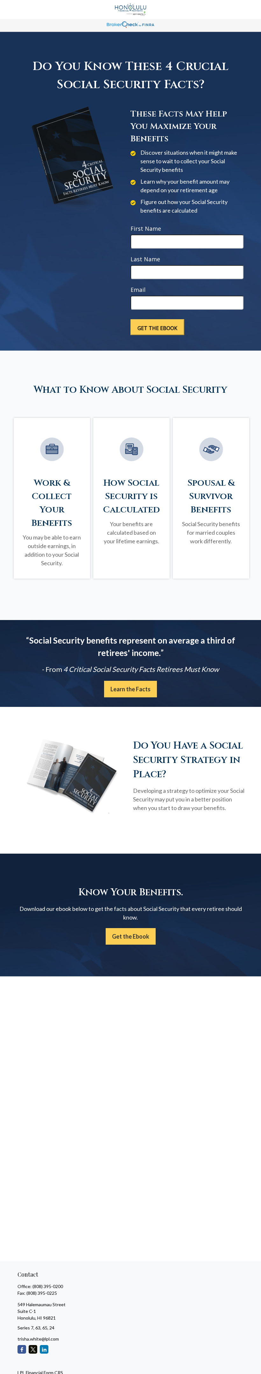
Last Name (145, 259)
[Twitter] (33, 1349)
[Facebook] (22, 1349)
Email (137, 289)
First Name (145, 228)
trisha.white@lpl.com (38, 1339)
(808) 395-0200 (47, 1286)
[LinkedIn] (44, 1349)
